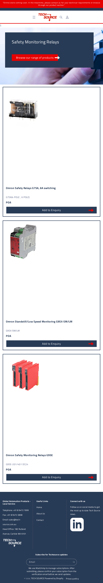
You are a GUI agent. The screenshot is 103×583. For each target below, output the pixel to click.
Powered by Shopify (54, 578)
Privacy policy (72, 578)
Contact (40, 520)
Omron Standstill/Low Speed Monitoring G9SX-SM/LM (39, 321)
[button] (34, 17)
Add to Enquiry (51, 210)
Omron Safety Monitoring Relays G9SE (29, 455)
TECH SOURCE (37, 578)
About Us (40, 513)
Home (39, 507)
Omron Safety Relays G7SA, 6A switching (31, 188)
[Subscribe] (74, 562)
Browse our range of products (35, 58)
